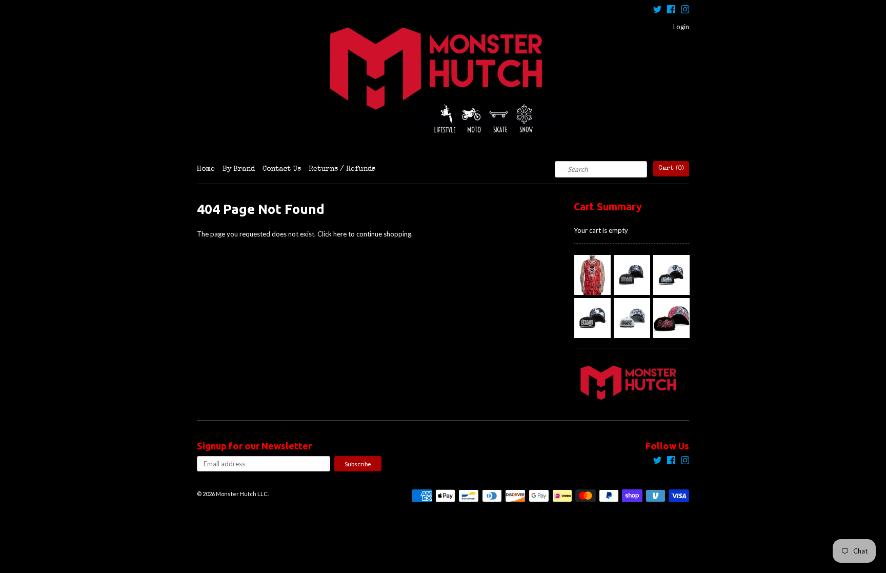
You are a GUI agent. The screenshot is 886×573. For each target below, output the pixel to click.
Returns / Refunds (342, 169)
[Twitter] (657, 10)
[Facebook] (671, 10)
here (340, 234)
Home (206, 169)
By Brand (239, 169)
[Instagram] (685, 10)
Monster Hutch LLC (242, 493)
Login (681, 27)
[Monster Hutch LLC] (443, 80)
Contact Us (282, 169)
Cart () (671, 168)
